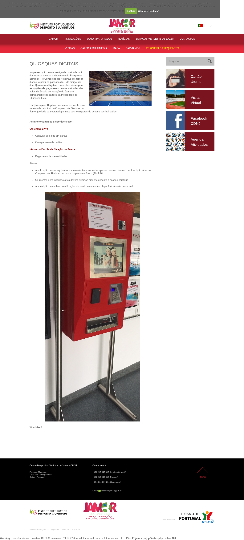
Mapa (116, 48)
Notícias (124, 38)
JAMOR (53, 38)
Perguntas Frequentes (162, 48)
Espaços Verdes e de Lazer (155, 38)
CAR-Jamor (133, 48)
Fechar (131, 11)
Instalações (72, 38)
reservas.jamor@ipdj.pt (111, 491)
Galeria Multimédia (93, 48)
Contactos (187, 38)
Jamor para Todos (99, 38)
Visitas (70, 48)
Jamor (112, 19)
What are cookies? (148, 11)
